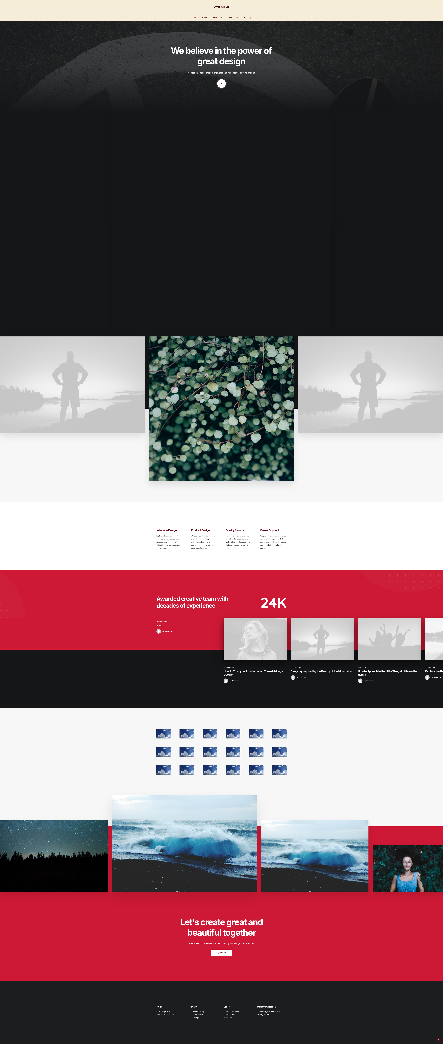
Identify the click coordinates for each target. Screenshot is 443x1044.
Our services (231, 1015)
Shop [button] (237, 17)
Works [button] (223, 17)
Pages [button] (204, 17)
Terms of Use (198, 1015)
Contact (229, 1018)
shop (159, 625)
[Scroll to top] (438, 1039)
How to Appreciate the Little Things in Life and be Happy (387, 673)
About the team (232, 1012)
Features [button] (214, 17)
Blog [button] (230, 17)
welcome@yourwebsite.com (268, 1012)
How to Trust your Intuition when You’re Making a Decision (253, 673)
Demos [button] (196, 17)
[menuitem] (196, 17)
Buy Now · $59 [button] (221, 953)
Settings (196, 1018)
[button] (245, 17)
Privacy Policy (198, 1012)
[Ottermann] (221, 7)
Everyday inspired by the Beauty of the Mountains (321, 671)
